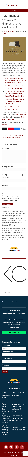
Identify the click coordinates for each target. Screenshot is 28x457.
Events (10, 135)
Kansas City (9, 138)
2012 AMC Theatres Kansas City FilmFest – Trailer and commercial (14, 101)
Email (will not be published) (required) (12, 176)
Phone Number (7, 358)
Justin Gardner (8, 292)
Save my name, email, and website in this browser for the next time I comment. (13, 198)
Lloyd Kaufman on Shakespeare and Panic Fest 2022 (18, 418)
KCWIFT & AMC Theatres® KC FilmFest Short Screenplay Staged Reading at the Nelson (15, 93)
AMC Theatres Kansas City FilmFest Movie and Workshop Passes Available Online (15, 80)
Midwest (17, 138)
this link (4, 125)
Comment (5, 148)
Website (5, 185)
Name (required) (8, 167)
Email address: (7, 352)
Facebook (5, 365)
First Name (6, 345)
